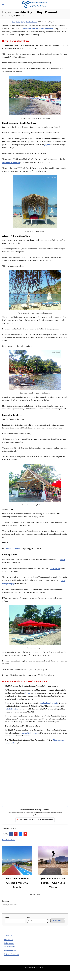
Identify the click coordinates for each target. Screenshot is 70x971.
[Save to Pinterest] (16, 834)
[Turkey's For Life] (34, 4)
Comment (5, 901)
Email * (30, 917)
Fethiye (23, 22)
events (62, 559)
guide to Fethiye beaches (29, 733)
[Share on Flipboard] (25, 834)
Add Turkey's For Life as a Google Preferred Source (35, 820)
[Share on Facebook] (11, 834)
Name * (7, 917)
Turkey (18, 22)
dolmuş (27, 693)
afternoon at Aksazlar (11, 162)
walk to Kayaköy (11, 709)
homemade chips (13, 549)
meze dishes (55, 568)
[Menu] (3, 4)
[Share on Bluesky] (20, 834)
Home (13, 22)
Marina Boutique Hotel (49, 703)
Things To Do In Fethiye (31, 22)
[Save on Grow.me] (30, 834)
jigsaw (47, 145)
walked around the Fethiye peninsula (38, 29)
